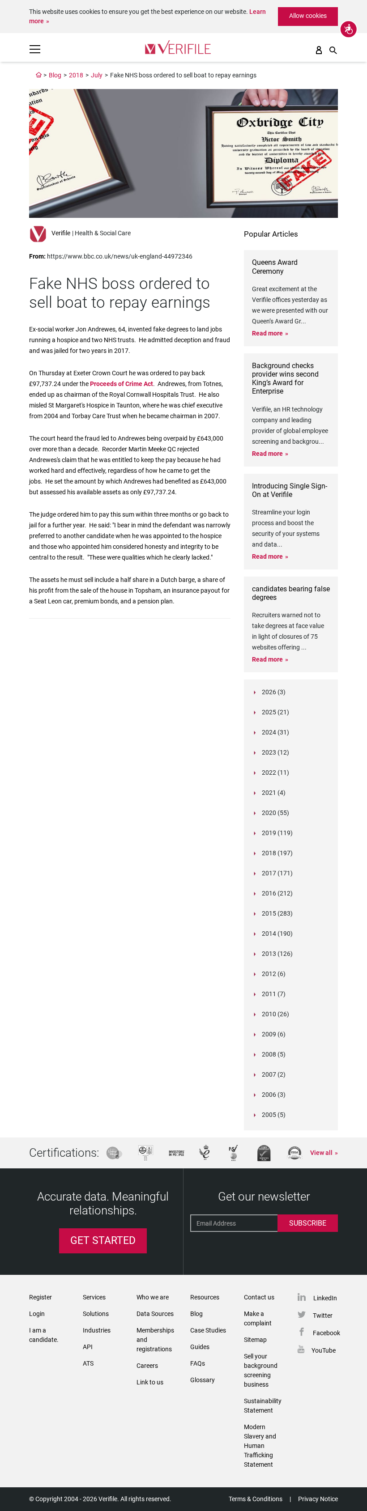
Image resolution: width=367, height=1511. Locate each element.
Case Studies (208, 1330)
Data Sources (155, 1313)
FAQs (197, 1363)
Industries (97, 1330)
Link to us (150, 1382)
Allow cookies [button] (308, 15)
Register (40, 1297)
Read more (267, 333)
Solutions (96, 1313)
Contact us (259, 1297)
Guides (199, 1346)
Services (94, 1297)
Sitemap (255, 1339)
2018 (76, 75)
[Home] (39, 75)
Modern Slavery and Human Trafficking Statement (260, 1445)
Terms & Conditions (255, 1499)
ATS (88, 1363)
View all (321, 1152)
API (88, 1346)
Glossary (202, 1380)
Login (37, 1313)
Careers (147, 1365)
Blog (55, 75)
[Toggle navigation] (35, 49)
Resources (204, 1297)
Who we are (153, 1297)
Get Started (103, 1241)
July (96, 75)
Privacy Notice (318, 1499)
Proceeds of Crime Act (121, 383)
